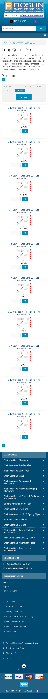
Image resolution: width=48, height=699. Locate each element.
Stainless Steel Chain (14, 476)
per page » (24, 97)
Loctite (19, 70)
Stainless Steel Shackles (16, 460)
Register (6, 587)
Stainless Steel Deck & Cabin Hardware (18, 482)
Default (8, 90)
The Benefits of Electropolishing (19, 616)
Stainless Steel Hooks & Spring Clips (22, 514)
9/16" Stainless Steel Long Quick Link (24, 108)
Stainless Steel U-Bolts (15, 525)
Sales (21, 90)
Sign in (5, 582)
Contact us (10, 601)
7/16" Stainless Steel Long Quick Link (24, 142)
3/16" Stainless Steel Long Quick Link (24, 414)
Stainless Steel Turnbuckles (17, 465)
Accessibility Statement (16, 627)
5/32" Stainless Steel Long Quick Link (24, 312)
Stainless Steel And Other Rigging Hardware (20, 489)
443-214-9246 (19, 21)
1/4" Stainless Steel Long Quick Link (17, 564)
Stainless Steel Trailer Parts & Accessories (18, 531)
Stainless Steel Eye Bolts (16, 509)
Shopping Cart (12, 653)
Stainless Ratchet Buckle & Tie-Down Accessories (22, 497)
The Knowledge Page (15, 648)
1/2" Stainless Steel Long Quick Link (24, 244)
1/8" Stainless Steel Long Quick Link (24, 278)
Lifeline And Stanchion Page (18, 503)
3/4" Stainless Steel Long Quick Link (24, 210)
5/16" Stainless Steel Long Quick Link (24, 380)
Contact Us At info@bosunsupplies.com (23, 643)
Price (39, 86)
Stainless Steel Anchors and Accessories (17, 549)
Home (8, 658)
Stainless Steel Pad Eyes (16, 519)
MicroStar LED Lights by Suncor (20, 537)
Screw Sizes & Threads (16, 622)
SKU (17, 86)
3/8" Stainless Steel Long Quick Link (24, 346)
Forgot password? (10, 591)
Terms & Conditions (14, 606)
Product (28, 86)
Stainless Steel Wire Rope (16, 470)
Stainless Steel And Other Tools (19, 543)
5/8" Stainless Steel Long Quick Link (24, 176)
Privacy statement (14, 611)
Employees (11, 632)
